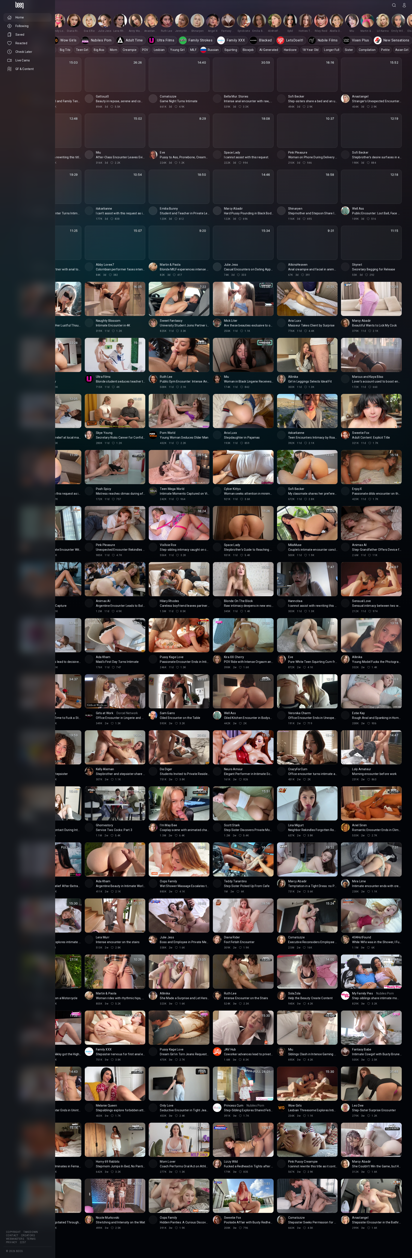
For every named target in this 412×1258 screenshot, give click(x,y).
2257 (23, 1242)
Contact (12, 1235)
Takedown (30, 1232)
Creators (28, 1235)
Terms (31, 1238)
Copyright (13, 1232)
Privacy (11, 1242)
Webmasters (15, 1238)
